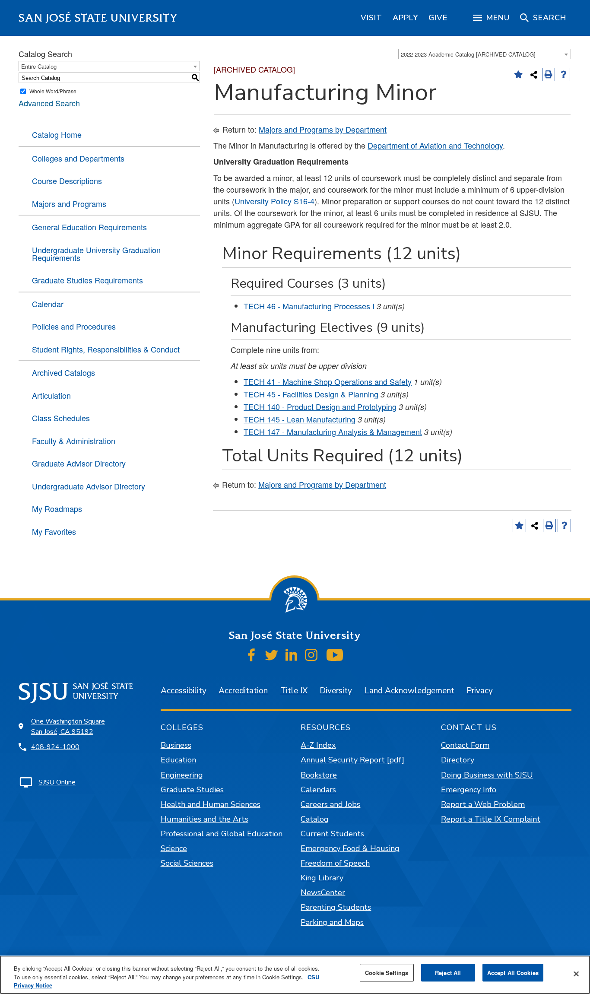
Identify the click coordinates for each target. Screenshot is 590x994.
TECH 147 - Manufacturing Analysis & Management (333, 431)
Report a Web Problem (483, 804)
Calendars (318, 789)
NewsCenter (323, 892)
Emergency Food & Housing (350, 848)
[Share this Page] (534, 75)
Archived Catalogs (63, 372)
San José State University (98, 18)
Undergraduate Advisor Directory (88, 486)
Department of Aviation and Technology (435, 145)
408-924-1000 (55, 747)
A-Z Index (318, 745)
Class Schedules (61, 417)
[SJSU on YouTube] (334, 655)
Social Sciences (187, 863)
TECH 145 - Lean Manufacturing (299, 419)
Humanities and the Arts (204, 819)
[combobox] (484, 54)
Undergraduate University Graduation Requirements (96, 253)
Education (178, 760)
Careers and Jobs (330, 804)
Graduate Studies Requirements (87, 280)
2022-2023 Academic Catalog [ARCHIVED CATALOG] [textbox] (468, 54)
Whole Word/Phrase (52, 91)
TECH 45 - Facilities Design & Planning (311, 394)
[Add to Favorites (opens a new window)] (518, 74)
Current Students (332, 834)
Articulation (51, 395)
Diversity (336, 690)
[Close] (576, 973)
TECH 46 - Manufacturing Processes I (309, 305)
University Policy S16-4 (274, 200)
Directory (457, 760)
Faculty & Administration (73, 440)
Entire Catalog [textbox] (39, 66)
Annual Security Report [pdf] (352, 760)
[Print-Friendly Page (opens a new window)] (548, 74)
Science (174, 848)
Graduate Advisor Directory (79, 463)
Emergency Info (468, 789)
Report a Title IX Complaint (490, 819)
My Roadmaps (57, 508)
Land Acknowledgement (409, 690)
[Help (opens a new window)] (563, 74)
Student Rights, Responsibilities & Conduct (106, 349)
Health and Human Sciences (210, 804)
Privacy (479, 690)
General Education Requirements (89, 226)
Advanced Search (49, 102)
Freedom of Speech (335, 863)
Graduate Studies (192, 789)
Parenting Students (336, 907)
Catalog (315, 819)
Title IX (294, 690)
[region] (371, 18)
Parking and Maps (332, 922)
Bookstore (319, 775)
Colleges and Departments (78, 158)
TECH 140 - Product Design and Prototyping (320, 406)
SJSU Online (57, 782)
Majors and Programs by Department (323, 129)
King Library (322, 878)
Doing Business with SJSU (487, 775)
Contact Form (465, 745)
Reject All (448, 973)
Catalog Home (57, 134)
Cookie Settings (386, 973)
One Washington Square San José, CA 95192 (68, 727)
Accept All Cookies (513, 973)
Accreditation (243, 690)
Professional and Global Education (221, 834)
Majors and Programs (69, 203)
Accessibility (183, 690)
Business (176, 745)
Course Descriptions (67, 180)
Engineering (182, 775)
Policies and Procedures (74, 326)
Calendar (47, 303)
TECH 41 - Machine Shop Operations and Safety (328, 381)
